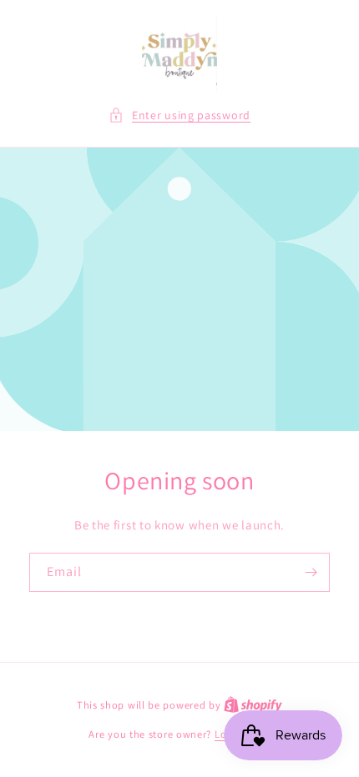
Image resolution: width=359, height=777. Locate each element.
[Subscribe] (310, 572)
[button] (179, 115)
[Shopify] (253, 705)
